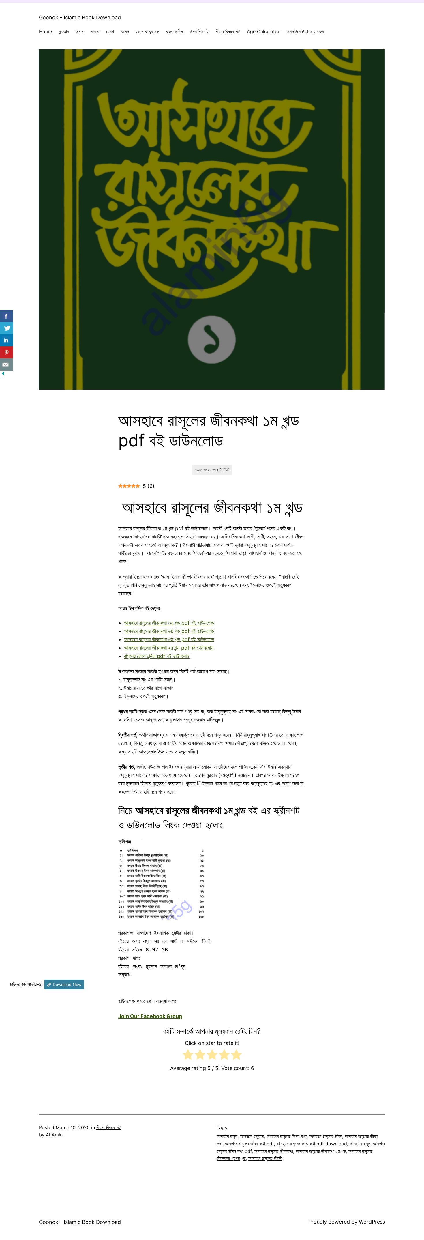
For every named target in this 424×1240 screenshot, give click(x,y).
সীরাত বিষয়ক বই (108, 1127)
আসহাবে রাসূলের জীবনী (265, 1158)
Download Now (67, 984)
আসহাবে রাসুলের (252, 1136)
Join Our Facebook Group (150, 1016)
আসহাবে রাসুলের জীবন (325, 1136)
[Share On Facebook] (6, 316)
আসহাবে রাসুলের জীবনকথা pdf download (311, 1144)
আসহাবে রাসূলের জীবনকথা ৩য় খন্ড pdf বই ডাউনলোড (169, 623)
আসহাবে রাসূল (360, 1144)
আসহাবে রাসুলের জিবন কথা (287, 1136)
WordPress (372, 1222)
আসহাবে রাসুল (227, 1136)
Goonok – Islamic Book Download (80, 17)
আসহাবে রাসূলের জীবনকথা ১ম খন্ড (321, 1151)
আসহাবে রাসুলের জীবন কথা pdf (249, 1144)
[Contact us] (6, 364)
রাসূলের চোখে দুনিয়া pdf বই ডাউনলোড (157, 656)
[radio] (188, 1056)
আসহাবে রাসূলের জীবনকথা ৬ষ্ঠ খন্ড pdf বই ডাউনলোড (169, 631)
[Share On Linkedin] (6, 340)
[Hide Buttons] (3, 374)
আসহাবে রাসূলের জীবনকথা (273, 1151)
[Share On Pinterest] (6, 352)
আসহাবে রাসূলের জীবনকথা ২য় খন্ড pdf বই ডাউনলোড (169, 648)
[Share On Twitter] (6, 328)
